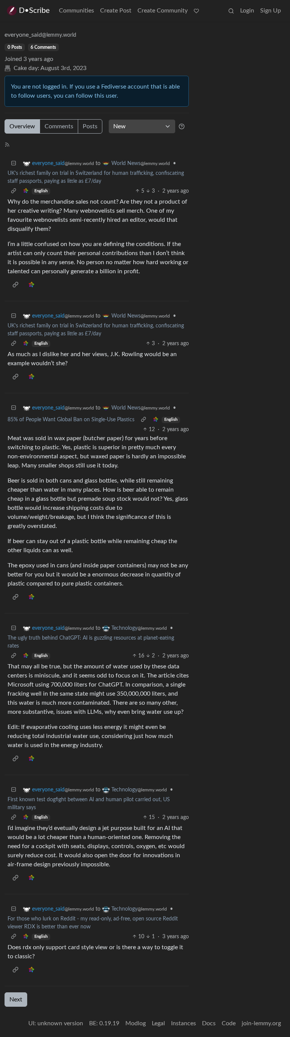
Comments (59, 126)
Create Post (115, 11)
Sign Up (270, 11)
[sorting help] (182, 126)
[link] (26, 191)
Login (247, 11)
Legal (158, 1023)
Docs (209, 1023)
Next (15, 1000)
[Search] (231, 10)
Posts (90, 126)
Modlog (135, 1023)
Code (229, 1023)
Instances (183, 1023)
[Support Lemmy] (196, 10)
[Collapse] (14, 164)
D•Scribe (34, 10)
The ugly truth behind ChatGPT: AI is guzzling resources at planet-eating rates (91, 642)
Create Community (162, 11)
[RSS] (7, 144)
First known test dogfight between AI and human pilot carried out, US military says (89, 803)
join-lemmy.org (261, 1023)
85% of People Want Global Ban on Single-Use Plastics (71, 419)
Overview (22, 126)
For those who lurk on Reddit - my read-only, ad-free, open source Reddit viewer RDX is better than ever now (93, 923)
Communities (76, 11)
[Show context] (14, 191)
